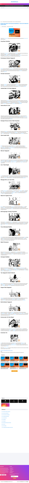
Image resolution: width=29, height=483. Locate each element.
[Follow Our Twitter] (2, 475)
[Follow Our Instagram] (4, 475)
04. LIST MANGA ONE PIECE (5, 416)
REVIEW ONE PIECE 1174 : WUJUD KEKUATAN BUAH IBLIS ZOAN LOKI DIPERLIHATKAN (23, 362)
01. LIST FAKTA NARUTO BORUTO (6, 411)
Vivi (9, 330)
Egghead (25, 86)
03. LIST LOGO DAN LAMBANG (6, 414)
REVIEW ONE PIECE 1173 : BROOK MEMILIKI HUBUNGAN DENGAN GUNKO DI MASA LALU (5, 369)
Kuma (3, 133)
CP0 (6, 54)
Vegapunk (8, 100)
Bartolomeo (5, 71)
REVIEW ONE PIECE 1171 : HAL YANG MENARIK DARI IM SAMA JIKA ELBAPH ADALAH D (23, 369)
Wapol (14, 330)
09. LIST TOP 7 (3, 424)
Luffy (24, 190)
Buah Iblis (20, 70)
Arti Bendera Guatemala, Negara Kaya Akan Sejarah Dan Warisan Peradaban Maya (14, 5)
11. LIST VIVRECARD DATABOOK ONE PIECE (7, 427)
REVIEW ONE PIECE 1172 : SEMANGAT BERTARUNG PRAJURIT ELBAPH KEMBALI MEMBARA (14, 369)
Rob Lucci (17, 84)
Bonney (2, 206)
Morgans (2, 283)
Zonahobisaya (21, 481)
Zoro (8, 176)
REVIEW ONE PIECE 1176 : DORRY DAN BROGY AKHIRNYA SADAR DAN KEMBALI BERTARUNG (5, 362)
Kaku (19, 191)
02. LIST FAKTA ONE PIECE (5, 413)
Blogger (27, 481)
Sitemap (11, 470)
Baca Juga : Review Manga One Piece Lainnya (7, 350)
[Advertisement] (14, 15)
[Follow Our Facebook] (0, 475)
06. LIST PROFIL (4, 419)
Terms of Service (12, 471)
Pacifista (16, 53)
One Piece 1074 (6, 38)
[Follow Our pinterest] (5, 475)
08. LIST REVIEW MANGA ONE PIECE (6, 422)
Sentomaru (5, 84)
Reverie (10, 329)
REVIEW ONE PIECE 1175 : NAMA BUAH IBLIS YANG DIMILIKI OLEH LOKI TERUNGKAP (14, 362)
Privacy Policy (11, 469)
